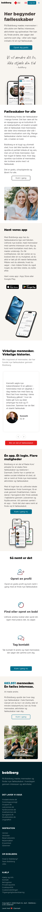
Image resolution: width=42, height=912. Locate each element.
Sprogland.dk (7, 815)
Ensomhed (6, 843)
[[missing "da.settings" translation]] (25, 3)
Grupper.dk (7, 805)
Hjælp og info (7, 877)
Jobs (4, 864)
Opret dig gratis (21, 47)
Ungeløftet (6, 820)
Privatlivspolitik (8, 885)
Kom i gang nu (21, 512)
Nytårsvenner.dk (9, 810)
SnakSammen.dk (9, 812)
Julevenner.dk (8, 807)
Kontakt (5, 880)
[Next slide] (24, 437)
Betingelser (7, 882)
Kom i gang (21, 178)
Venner (5, 833)
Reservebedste (8, 838)
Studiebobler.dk (9, 817)
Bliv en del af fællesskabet (21, 443)
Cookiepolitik (7, 887)
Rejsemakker (7, 841)
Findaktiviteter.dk (9, 800)
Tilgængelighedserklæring (13, 892)
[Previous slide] (18, 437)
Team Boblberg (8, 861)
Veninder (6, 836)
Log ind (32, 3)
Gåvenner (6, 846)
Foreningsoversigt (9, 802)
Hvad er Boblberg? (10, 859)
